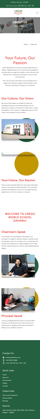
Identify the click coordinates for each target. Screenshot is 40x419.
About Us (23, 26)
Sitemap (5, 401)
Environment (7, 380)
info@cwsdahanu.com (13, 357)
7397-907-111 (22, 6)
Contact (5, 386)
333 (33, 6)
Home (16, 26)
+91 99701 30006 (11, 360)
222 (29, 6)
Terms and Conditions (10, 395)
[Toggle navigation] (36, 12)
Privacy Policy (7, 398)
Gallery (5, 383)
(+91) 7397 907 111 (12, 363)
